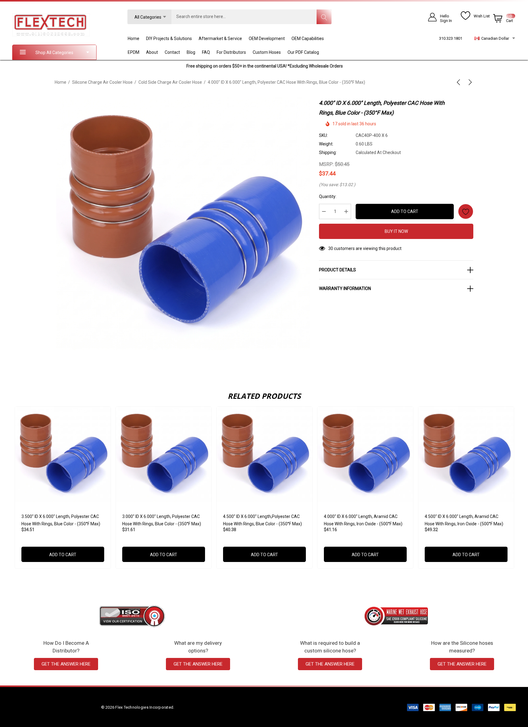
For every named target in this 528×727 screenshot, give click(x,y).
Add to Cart (404, 211)
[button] (132, 616)
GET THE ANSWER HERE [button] (66, 664)
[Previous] (459, 82)
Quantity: (327, 196)
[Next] (469, 82)
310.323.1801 (450, 38)
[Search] (324, 16)
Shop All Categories (54, 52)
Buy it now (396, 231)
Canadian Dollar (494, 38)
